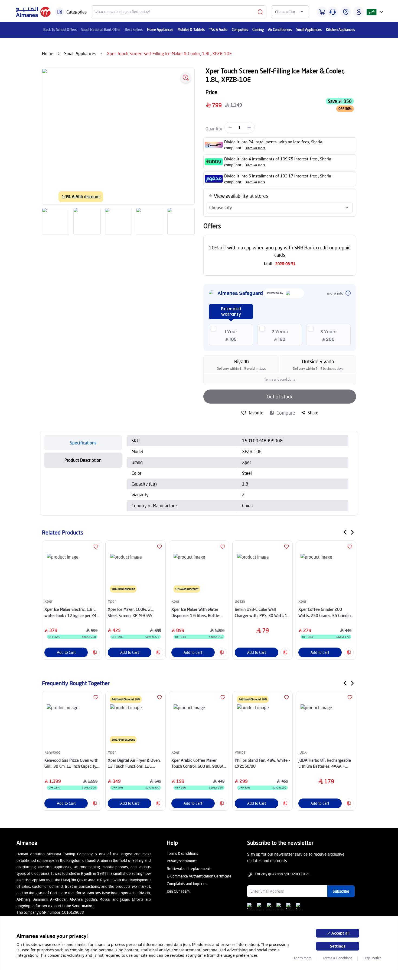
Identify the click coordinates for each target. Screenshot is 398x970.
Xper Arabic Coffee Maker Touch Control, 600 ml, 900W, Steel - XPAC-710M (197, 763)
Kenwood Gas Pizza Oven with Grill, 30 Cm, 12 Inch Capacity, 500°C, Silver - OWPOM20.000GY (71, 763)
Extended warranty (231, 311)
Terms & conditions (182, 853)
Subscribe (341, 891)
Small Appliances (80, 53)
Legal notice (372, 958)
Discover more (255, 148)
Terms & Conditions (337, 958)
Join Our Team (178, 891)
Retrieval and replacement (188, 868)
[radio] (231, 334)
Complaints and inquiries (187, 883)
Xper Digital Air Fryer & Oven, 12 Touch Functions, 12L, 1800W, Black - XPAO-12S (134, 763)
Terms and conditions (279, 379)
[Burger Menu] (59, 12)
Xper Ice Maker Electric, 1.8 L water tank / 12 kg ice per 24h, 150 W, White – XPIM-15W (71, 612)
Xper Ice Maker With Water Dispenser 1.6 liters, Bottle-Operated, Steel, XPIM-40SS (195, 612)
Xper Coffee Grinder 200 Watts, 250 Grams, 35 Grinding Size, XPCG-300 (325, 612)
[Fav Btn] (96, 546)
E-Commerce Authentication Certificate (199, 876)
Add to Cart (66, 652)
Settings (337, 946)
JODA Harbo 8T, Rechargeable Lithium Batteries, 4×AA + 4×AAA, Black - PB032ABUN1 (324, 763)
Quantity (213, 128)
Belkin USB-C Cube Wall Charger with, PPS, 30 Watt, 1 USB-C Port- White (261, 612)
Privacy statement (182, 861)
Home (47, 53)
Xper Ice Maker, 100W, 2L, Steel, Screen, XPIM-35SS (131, 612)
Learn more (303, 958)
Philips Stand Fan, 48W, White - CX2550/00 (262, 763)
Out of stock (280, 397)
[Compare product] (95, 652)
